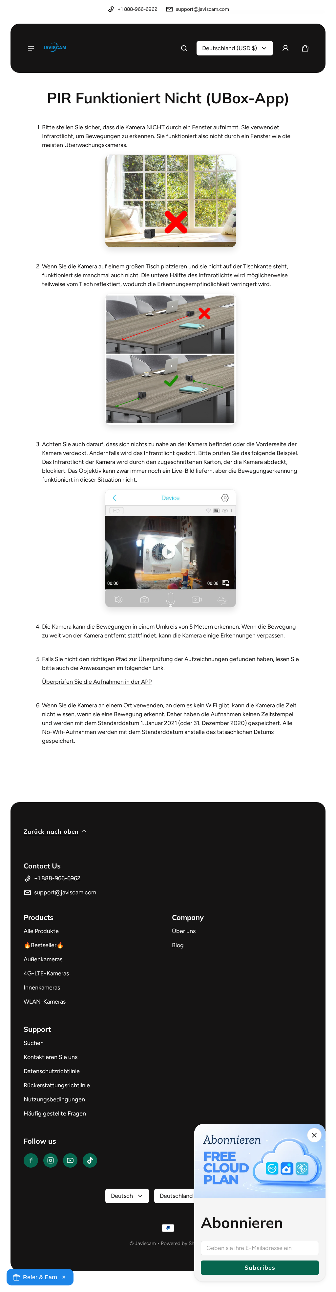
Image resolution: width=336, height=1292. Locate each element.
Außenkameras (43, 959)
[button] (184, 48)
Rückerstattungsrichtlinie (57, 1085)
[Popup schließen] (314, 1135)
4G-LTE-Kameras (46, 973)
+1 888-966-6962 (137, 9)
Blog (178, 945)
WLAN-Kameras (45, 1001)
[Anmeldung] (285, 48)
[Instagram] (50, 1160)
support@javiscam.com (202, 9)
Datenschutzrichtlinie (52, 1071)
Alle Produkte (41, 931)
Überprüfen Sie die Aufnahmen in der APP (97, 681)
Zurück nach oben (51, 831)
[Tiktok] (90, 1160)
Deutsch (122, 1195)
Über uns (184, 931)
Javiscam (145, 1243)
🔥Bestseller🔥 (44, 945)
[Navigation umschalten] (31, 48)
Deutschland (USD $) (229, 48)
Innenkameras (42, 987)
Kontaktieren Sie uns (50, 1057)
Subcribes (259, 1267)
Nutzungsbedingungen (54, 1099)
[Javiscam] (54, 48)
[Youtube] (70, 1160)
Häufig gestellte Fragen (55, 1113)
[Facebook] (31, 1160)
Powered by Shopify (183, 1243)
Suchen (34, 1043)
